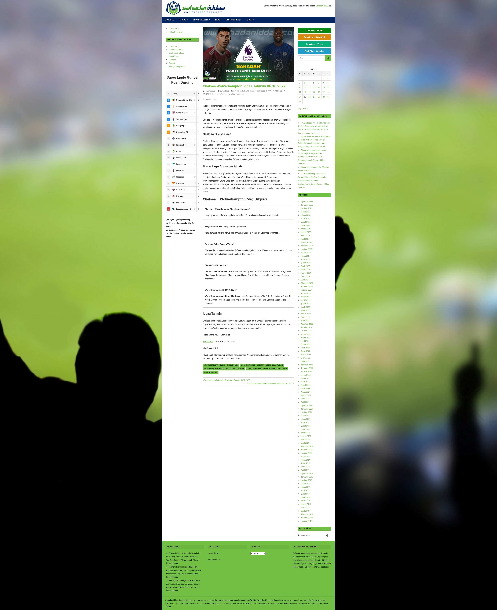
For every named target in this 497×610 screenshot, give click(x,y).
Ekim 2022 (305, 358)
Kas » (305, 108)
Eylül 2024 (305, 280)
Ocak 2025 (305, 266)
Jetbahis (172, 60)
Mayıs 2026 (305, 212)
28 (319, 97)
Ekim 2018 (305, 507)
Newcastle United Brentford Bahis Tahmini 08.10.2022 (270, 383)
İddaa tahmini (238, 369)
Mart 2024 (305, 300)
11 (305, 87)
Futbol (182, 20)
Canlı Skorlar (233, 20)
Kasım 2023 (306, 314)
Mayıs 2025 (305, 252)
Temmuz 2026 (307, 205)
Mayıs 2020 (305, 456)
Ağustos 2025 (307, 242)
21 (319, 92)
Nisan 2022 (305, 378)
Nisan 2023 (305, 337)
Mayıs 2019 (305, 484)
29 (324, 97)
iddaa (228, 369)
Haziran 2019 (306, 480)
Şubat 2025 (305, 263)
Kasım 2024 (306, 273)
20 (314, 92)
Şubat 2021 (305, 426)
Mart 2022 (305, 382)
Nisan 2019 (305, 487)
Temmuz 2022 (307, 368)
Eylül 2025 (305, 239)
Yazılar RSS (213, 553)
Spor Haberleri (200, 20)
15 (324, 87)
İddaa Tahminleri (254, 369)
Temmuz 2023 (307, 327)
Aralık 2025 (305, 229)
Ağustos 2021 (307, 405)
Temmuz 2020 (307, 450)
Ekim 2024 (305, 276)
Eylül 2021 (305, 402)
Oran (285, 369)
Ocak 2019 (305, 497)
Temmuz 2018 (307, 518)
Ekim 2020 (305, 439)
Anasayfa (169, 20)
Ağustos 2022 (307, 365)
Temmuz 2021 (307, 409)
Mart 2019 (305, 490)
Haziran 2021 (306, 412)
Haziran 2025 (306, 249)
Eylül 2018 (305, 511)
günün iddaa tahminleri (214, 369)
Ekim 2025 (305, 235)
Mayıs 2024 (305, 293)
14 (319, 87)
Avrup (171, 66)
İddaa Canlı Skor (176, 32)
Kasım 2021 (306, 395)
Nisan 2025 (305, 256)
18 (305, 92)
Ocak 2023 (305, 348)
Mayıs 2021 (305, 416)
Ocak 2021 (305, 429)
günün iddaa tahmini (274, 365)
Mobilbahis (208, 341)
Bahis (222, 365)
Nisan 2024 (305, 297)
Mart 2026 (305, 218)
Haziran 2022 (306, 371)
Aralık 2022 (305, 351)
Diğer (249, 20)
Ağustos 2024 (307, 283)
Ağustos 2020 (307, 446)
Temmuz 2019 (307, 477)
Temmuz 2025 (307, 246)
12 (309, 87)
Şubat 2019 (305, 494)
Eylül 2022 (305, 361)
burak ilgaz (224, 91)
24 (300, 97)
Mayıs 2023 (305, 334)
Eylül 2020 (305, 443)
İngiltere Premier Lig (222, 94)
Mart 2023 (305, 341)
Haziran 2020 (306, 453)
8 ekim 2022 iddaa (211, 365)
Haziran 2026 (306, 208)
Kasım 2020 (306, 436)
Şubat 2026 (305, 222)
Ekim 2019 (305, 466)
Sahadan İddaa (322, 6)
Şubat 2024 (305, 303)
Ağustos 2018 (307, 514)
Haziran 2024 (306, 290)
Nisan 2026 (305, 215)
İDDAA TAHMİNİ (272, 91)
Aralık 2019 (305, 463)
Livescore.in (174, 28)
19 (309, 92)
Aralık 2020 (305, 433)
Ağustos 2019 (307, 473)
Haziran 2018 (306, 521)
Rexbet (172, 63)
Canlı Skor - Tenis (314, 44)
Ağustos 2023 (307, 324)
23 (328, 92)
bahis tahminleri (248, 365)
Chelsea (250, 91)
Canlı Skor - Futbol (314, 30)
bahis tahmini (232, 365)
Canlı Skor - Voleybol (314, 51)
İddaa (217, 20)
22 (324, 92)
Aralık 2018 (305, 501)
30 (328, 97)
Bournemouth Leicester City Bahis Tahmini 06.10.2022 (227, 380)
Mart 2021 (305, 422)
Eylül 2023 (305, 320)
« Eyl (299, 108)
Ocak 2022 (305, 388)
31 (300, 101)
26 (309, 97)
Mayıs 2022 (305, 375)
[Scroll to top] (492, 605)
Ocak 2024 (305, 307)
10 (300, 87)
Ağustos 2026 (307, 201)
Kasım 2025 (306, 232)
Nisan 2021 (305, 419)
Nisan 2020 (305, 460)
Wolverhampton (237, 94)
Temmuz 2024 (307, 286)
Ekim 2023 (305, 317)
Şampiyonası (180, 66)
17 (300, 92)
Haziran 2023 (306, 331)
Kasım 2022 (306, 354)
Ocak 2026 (305, 225)
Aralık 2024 (305, 269)
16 (328, 87)
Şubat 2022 (305, 385)
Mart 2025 (305, 259)
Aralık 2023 (305, 310)
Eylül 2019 (305, 470)
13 (314, 87)
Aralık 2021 (305, 392)
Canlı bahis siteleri (176, 53)
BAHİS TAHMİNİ (239, 91)
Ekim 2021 (305, 399)
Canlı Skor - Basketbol (314, 37)
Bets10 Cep (174, 56)
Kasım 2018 (306, 504)
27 (314, 97)
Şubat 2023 (305, 344)
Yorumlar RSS (214, 559)
